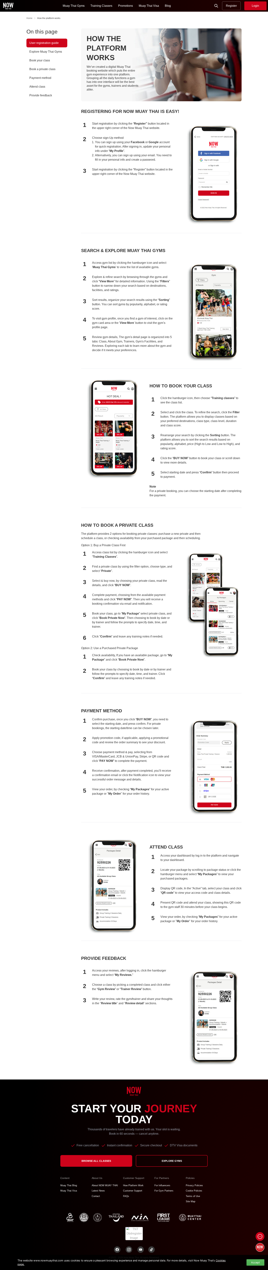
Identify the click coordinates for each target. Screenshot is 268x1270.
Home (29, 18)
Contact (96, 1196)
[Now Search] (216, 5)
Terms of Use (193, 1196)
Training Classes (101, 5)
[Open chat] (260, 1236)
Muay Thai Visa (149, 5)
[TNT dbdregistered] (134, 1233)
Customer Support (132, 1190)
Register (231, 5)
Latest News (98, 1190)
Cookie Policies (194, 1190)
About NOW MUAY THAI (105, 1185)
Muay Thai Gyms (74, 5)
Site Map (190, 1201)
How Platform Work (133, 1185)
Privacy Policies (194, 1185)
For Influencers (162, 1185)
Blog (168, 5)
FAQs (126, 1196)
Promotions (125, 5)
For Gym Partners (163, 1190)
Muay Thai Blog (68, 1185)
